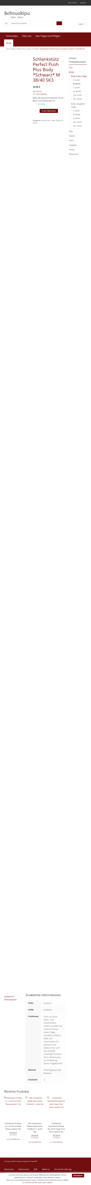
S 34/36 (76, 80)
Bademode (73, 154)
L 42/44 (76, 87)
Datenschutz (23, 1169)
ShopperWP (33, 1161)
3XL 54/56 (77, 99)
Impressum (9, 1169)
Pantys (72, 149)
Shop (8, 42)
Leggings (72, 145)
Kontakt (83, 3)
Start (8, 49)
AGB (35, 1169)
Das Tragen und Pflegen (48, 35)
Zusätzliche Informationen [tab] (10, 998)
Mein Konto (72, 3)
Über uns (27, 35)
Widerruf (45, 1169)
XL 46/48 (77, 91)
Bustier (72, 136)
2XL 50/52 (77, 95)
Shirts (71, 140)
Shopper (19, 1161)
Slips (71, 67)
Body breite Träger (24, 49)
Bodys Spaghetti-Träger (78, 105)
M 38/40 (35, 49)
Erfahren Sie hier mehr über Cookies (38, 1182)
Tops (71, 131)
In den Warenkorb (49, 111)
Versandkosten (41, 94)
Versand (38, 91)
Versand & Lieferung (62, 1169)
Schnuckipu (12, 35)
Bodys (13, 49)
